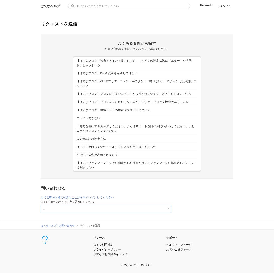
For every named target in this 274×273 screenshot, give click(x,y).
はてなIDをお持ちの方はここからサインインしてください (77, 197)
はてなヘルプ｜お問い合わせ (58, 225)
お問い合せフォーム (179, 249)
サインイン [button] (224, 6)
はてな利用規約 (103, 244)
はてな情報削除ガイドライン (111, 254)
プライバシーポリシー (107, 249)
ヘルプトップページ (179, 244)
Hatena (205, 5)
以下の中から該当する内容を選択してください (68, 201)
